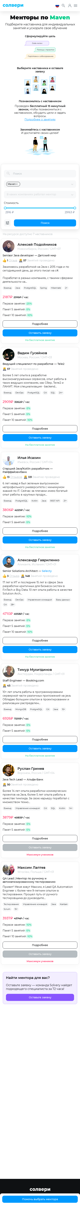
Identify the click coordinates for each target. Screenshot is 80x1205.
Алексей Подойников (37, 245)
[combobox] (46, 184)
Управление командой (40, 599)
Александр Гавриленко (38, 560)
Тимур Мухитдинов (34, 670)
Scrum (7, 909)
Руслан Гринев (30, 769)
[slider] (5, 208)
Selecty (47, 571)
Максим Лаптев (31, 868)
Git (45, 392)
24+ (61, 392)
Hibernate (56, 288)
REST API (55, 500)
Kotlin (35, 500)
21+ (65, 500)
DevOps (19, 392)
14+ (70, 808)
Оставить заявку (40, 333)
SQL (53, 392)
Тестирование (11, 904)
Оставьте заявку (40, 997)
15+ (63, 709)
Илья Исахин (29, 458)
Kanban (64, 904)
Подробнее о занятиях (40, 119)
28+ (12, 604)
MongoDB (20, 709)
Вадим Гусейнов (32, 353)
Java (17, 288)
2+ (66, 288)
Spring (43, 288)
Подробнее (40, 324)
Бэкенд (7, 288)
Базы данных (63, 599)
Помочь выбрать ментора (40, 1199)
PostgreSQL (30, 288)
